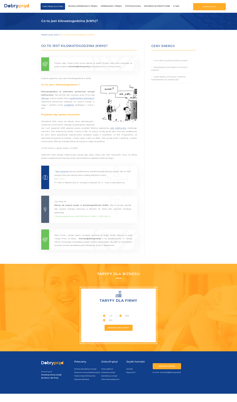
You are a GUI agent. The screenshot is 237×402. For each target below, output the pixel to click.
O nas (176, 6)
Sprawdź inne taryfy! (118, 328)
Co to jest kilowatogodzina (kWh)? (171, 61)
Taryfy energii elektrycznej (84, 376)
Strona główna (107, 369)
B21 (110, 320)
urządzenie (69, 105)
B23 (127, 316)
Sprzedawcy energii (109, 376)
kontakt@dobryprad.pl (170, 372)
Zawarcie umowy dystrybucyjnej (87, 372)
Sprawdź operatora (81, 379)
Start (56, 35)
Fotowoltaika (133, 6)
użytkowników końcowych (81, 98)
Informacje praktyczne (157, 6)
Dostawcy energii (108, 372)
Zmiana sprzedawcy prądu (83, 6)
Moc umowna (62, 171)
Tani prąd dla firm (52, 6)
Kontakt (129, 369)
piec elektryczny (118, 128)
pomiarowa (80, 91)
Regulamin (131, 372)
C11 (110, 316)
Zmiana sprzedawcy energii (85, 369)
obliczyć (45, 98)
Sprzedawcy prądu (111, 6)
